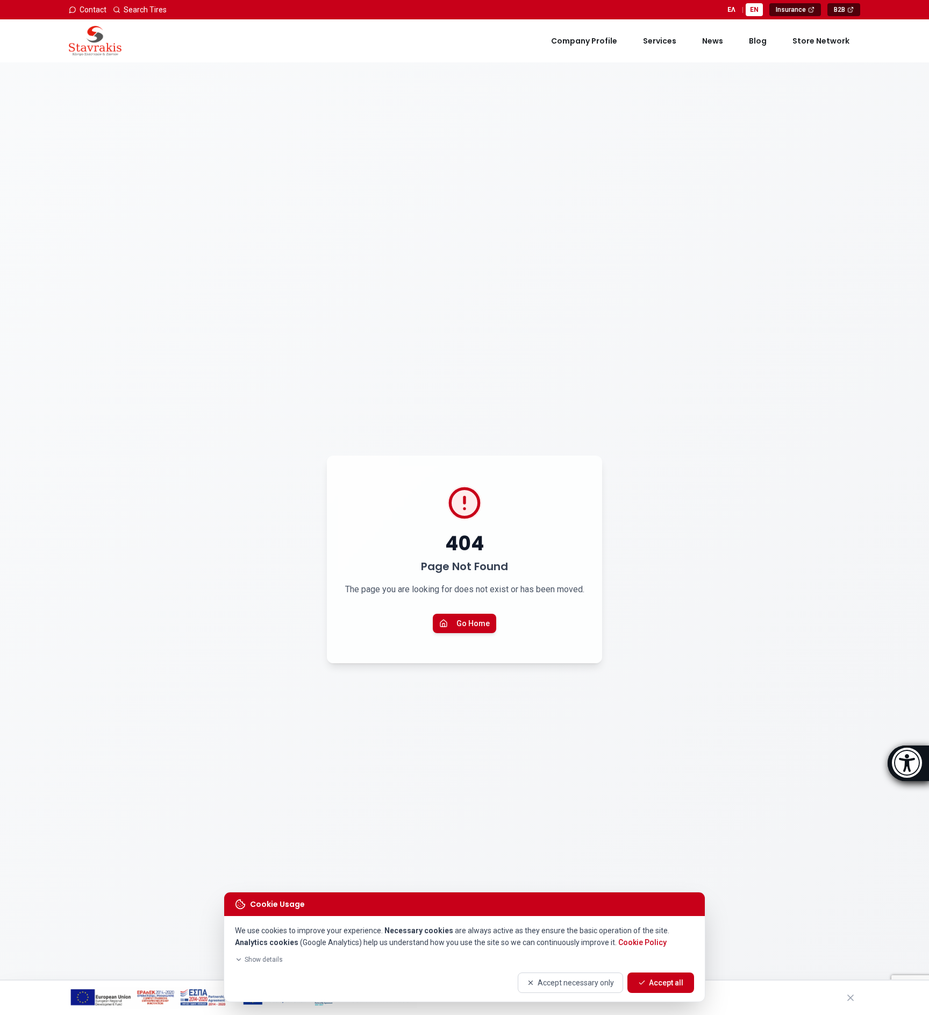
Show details (264, 959)
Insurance (798, 11)
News (712, 41)
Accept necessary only (576, 982)
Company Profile (584, 41)
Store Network (820, 41)
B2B (846, 11)
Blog (758, 41)
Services (659, 41)
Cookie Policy (642, 942)
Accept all (666, 982)
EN (754, 9)
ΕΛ (731, 9)
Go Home (473, 623)
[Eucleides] (908, 763)
